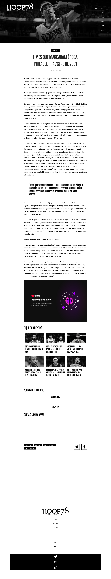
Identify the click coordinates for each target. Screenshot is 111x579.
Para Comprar (55, 535)
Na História (30, 448)
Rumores (101, 21)
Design (55, 531)
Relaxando (55, 539)
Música (55, 527)
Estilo (101, 26)
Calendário (99, 8)
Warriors (100, 17)
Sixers (37, 445)
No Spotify (55, 406)
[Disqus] (55, 476)
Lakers (101, 12)
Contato (101, 30)
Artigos (101, 4)
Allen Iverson (49, 445)
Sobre (55, 542)
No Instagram (55, 397)
